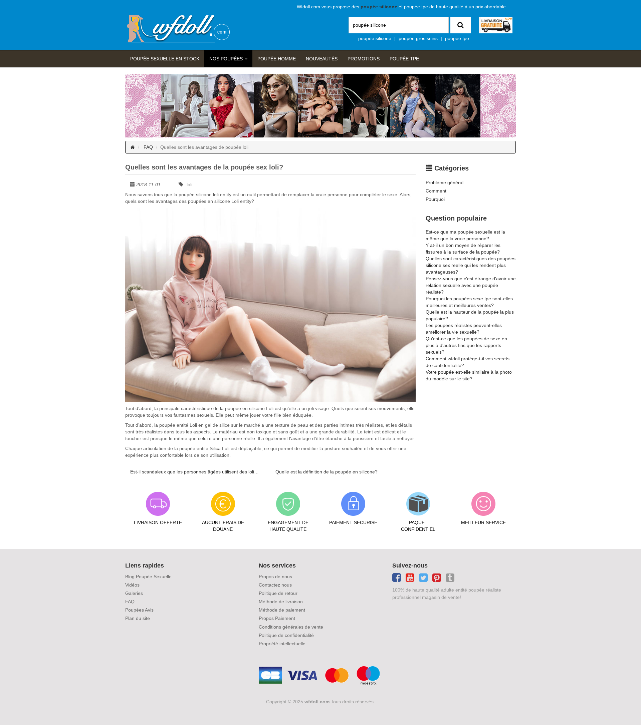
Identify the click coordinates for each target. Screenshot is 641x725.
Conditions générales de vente (291, 627)
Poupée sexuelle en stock (164, 58)
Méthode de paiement (282, 610)
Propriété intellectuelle (282, 643)
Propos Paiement (277, 618)
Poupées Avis (139, 610)
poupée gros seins (418, 38)
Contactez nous (275, 585)
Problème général (444, 182)
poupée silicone (374, 38)
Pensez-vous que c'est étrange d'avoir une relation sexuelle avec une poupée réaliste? (471, 285)
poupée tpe (457, 38)
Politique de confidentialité (286, 635)
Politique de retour (278, 593)
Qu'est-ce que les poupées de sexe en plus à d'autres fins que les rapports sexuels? (466, 345)
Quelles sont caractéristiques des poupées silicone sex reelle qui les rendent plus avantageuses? (470, 265)
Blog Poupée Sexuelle (148, 576)
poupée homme (276, 58)
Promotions (364, 58)
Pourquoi (435, 199)
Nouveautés (322, 58)
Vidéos (132, 585)
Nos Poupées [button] (226, 58)
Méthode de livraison (281, 601)
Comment (436, 191)
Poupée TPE (404, 58)
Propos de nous (275, 576)
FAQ (148, 147)
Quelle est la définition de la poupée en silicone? (326, 471)
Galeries (134, 593)
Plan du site (137, 618)
